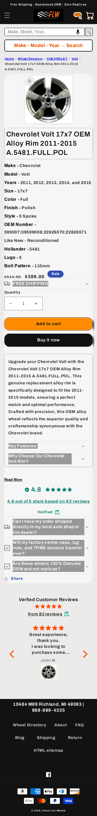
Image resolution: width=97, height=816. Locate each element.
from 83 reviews (45, 614)
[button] (7, 15)
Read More (13, 480)
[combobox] (44, 32)
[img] (48, 606)
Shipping (46, 737)
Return (75, 737)
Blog (20, 737)
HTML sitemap (48, 750)
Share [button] (17, 578)
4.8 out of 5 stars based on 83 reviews (48, 501)
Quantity (12, 292)
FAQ (79, 725)
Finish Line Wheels (54, 810)
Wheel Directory (29, 725)
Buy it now (48, 340)
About (60, 725)
